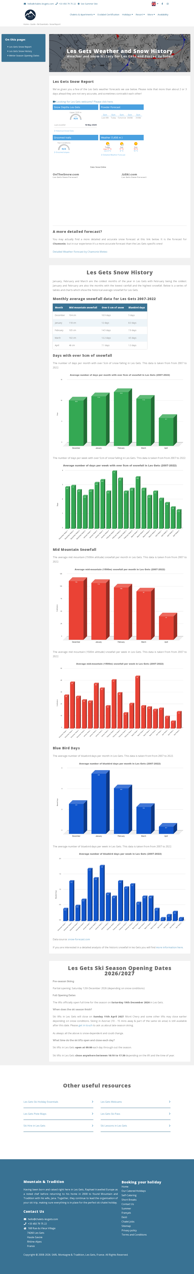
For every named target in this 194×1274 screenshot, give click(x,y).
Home (26, 24)
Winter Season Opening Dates (24, 55)
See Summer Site (89, 3)
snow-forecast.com (79, 939)
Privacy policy (129, 1230)
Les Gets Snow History (20, 51)
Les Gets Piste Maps (34, 1113)
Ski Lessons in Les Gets (114, 1125)
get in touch (85, 1025)
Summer (126, 1208)
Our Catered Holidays (134, 1191)
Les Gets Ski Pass (110, 1113)
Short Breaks (129, 1199)
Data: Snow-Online (98, 167)
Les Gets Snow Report (20, 46)
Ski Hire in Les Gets (34, 1125)
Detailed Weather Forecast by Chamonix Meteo (80, 251)
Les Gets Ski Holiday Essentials (40, 1101)
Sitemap (126, 1226)
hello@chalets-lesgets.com (40, 3)
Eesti (124, 1217)
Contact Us (33, 1211)
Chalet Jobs (128, 1221)
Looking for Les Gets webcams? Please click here (84, 101)
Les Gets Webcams (111, 1101)
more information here (169, 947)
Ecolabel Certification (108, 14)
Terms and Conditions (134, 1234)
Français (126, 1212)
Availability (163, 14)
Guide (32, 24)
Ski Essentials (42, 24)
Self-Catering (129, 1195)
